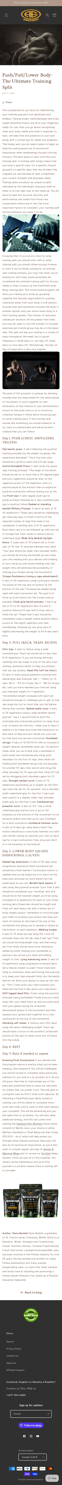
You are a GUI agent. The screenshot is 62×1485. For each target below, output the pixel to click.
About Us (11, 1363)
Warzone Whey (10, 1153)
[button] (6, 15)
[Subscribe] (47, 1414)
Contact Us (12, 1355)
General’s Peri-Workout (29, 1123)
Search (10, 1341)
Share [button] (9, 102)
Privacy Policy (13, 1348)
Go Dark (46, 1153)
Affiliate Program (15, 1370)
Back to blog (33, 1292)
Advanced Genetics (34, 1480)
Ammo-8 (48, 1149)
